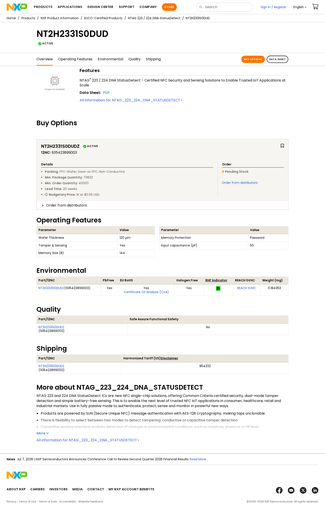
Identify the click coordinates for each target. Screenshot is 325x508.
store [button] (169, 7)
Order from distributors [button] (66, 205)
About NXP (16, 489)
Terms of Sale (47, 501)
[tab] (162, 205)
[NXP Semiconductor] (17, 7)
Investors (58, 489)
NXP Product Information (60, 18)
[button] (300, 7)
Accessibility (67, 501)
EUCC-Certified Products (103, 18)
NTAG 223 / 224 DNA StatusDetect (154, 18)
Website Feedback (90, 501)
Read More (198, 459)
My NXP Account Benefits (132, 489)
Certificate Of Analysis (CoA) (146, 292)
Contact (95, 489)
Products (28, 18)
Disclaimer (169, 358)
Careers (37, 489)
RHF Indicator (216, 280)
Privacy (11, 501)
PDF (106, 92)
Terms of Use (27, 501)
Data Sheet (277, 59)
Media (77, 489)
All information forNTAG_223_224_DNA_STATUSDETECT (130, 100)
